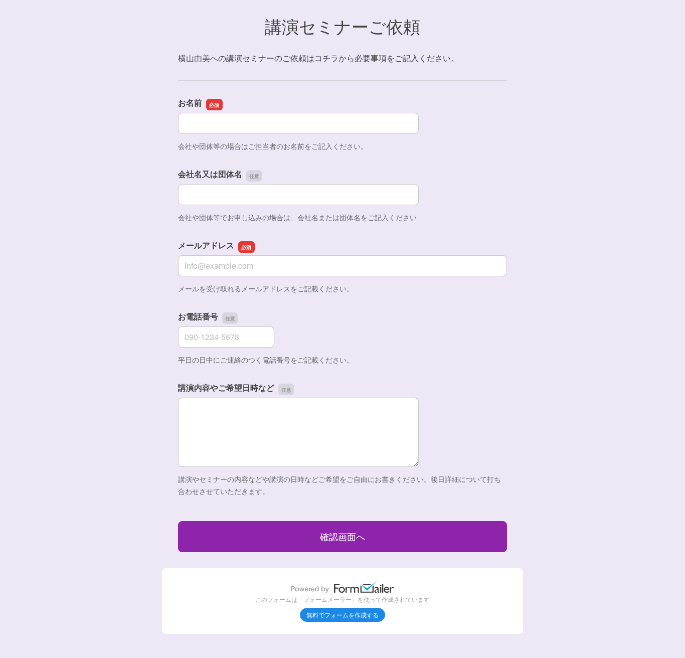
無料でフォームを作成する (342, 614)
